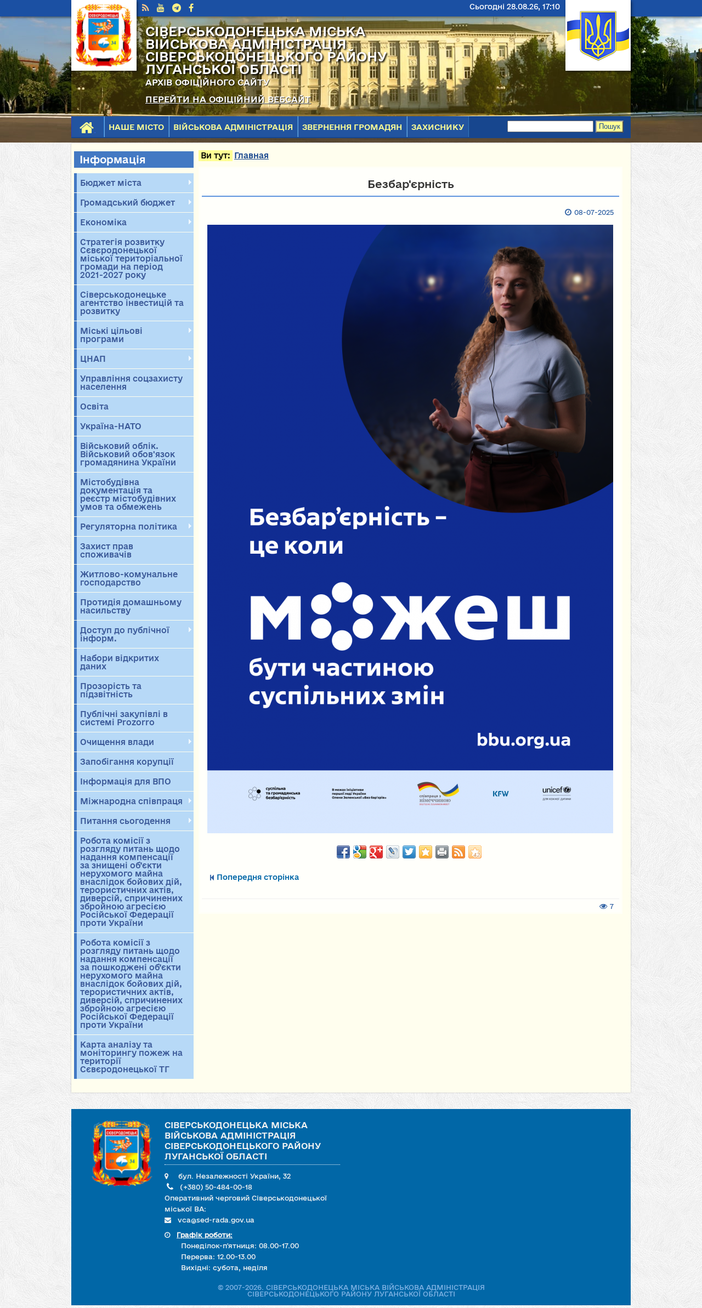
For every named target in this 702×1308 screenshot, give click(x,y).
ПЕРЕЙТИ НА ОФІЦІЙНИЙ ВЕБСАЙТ (228, 99)
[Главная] (104, 67)
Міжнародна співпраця (130, 801)
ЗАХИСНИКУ (437, 127)
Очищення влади (115, 742)
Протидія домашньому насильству (131, 606)
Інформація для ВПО (125, 781)
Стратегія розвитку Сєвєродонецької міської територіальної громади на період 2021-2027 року (131, 258)
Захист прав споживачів (106, 550)
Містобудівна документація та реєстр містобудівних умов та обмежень (128, 494)
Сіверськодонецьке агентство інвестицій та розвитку (132, 303)
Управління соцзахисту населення (131, 382)
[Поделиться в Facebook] (343, 851)
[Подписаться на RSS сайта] (458, 851)
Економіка (102, 223)
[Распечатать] (442, 851)
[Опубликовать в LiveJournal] (392, 851)
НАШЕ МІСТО (136, 127)
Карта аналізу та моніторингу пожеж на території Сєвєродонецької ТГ (131, 1057)
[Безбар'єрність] (410, 529)
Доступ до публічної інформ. (123, 634)
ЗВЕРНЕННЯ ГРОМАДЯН (352, 127)
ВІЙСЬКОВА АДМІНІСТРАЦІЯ (233, 127)
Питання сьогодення (124, 821)
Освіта (94, 406)
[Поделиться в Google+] (376, 851)
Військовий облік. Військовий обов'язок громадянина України (128, 454)
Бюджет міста (109, 183)
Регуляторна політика (127, 527)
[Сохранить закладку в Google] (359, 851)
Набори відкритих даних (119, 662)
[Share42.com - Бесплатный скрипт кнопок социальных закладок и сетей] (475, 851)
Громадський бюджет (126, 203)
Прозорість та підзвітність (110, 690)
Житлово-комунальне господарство (129, 578)
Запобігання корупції (127, 761)
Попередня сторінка (258, 877)
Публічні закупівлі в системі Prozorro (124, 718)
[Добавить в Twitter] (409, 851)
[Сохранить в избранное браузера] (425, 851)
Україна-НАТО (110, 426)
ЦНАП (91, 359)
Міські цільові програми (110, 335)
